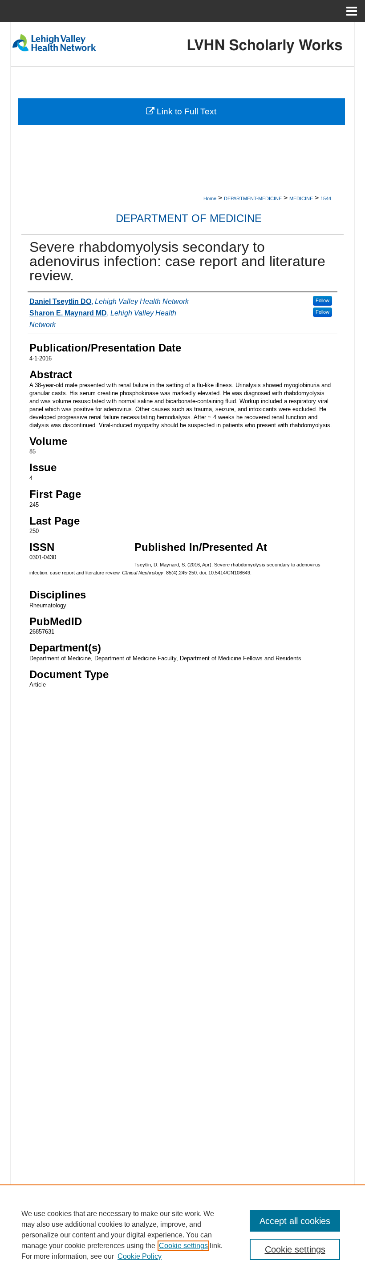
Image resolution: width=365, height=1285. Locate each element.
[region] (182, 1234)
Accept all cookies (295, 1221)
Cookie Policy (140, 1256)
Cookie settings (183, 1245)
